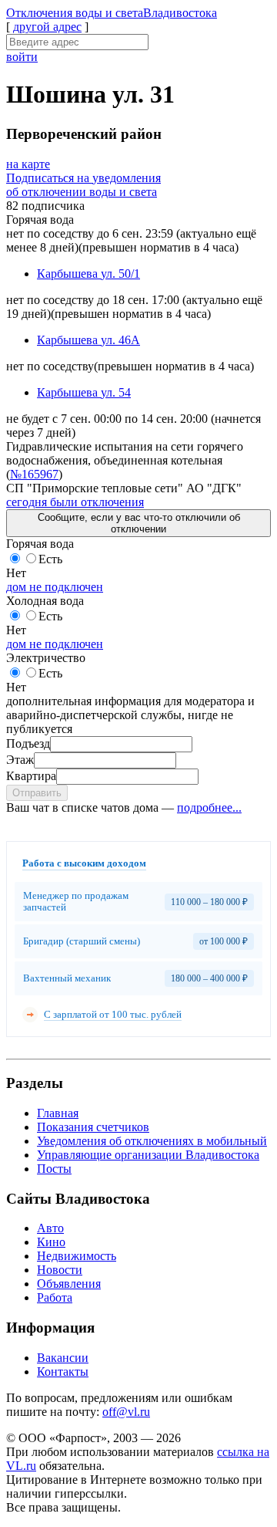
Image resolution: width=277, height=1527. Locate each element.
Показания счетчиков (93, 1126)
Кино (51, 1241)
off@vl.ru (126, 1411)
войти (22, 56)
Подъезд (28, 743)
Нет (16, 572)
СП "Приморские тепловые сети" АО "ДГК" (124, 488)
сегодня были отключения (75, 501)
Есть (50, 559)
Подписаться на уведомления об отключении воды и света (83, 184)
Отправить (37, 793)
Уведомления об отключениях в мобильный (152, 1140)
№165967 (34, 474)
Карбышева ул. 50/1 (88, 273)
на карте (28, 164)
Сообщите (139, 523)
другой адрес (47, 26)
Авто (50, 1228)
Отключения (111, 12)
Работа (54, 1297)
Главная (57, 1113)
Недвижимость (76, 1255)
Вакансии (62, 1357)
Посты (54, 1168)
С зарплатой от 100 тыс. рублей (113, 1014)
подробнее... (209, 807)
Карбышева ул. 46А (88, 339)
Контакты (62, 1371)
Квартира (31, 775)
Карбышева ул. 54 (84, 392)
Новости (59, 1269)
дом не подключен (54, 586)
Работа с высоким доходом (84, 863)
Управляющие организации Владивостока (148, 1154)
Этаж (20, 759)
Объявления (69, 1283)
